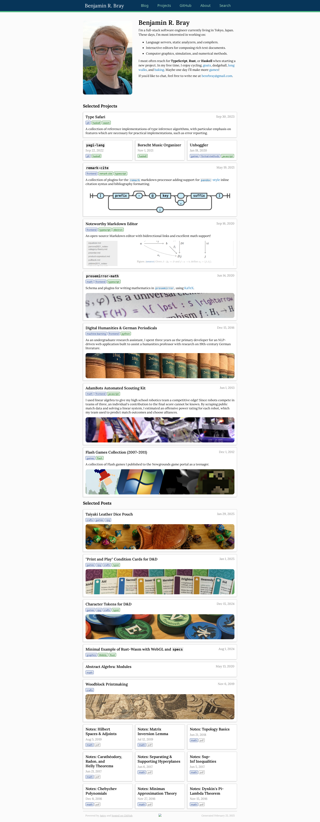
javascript (227, 156)
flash (99, 458)
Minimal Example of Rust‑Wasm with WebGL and (134, 649)
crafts (90, 520)
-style (210, 180)
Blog (145, 5)
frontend (91, 173)
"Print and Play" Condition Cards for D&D (121, 559)
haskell (96, 122)
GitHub (185, 5)
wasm (106, 122)
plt (88, 122)
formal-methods (210, 156)
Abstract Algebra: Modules (108, 666)
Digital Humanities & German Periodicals (121, 328)
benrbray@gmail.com (217, 76)
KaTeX (189, 288)
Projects (164, 5)
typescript (120, 173)
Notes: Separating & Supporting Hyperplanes (159, 759)
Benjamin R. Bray (104, 5)
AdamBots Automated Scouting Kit (116, 388)
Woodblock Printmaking (107, 684)
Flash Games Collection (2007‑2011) (116, 452)
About (205, 5)
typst (116, 565)
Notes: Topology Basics (210, 729)
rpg (108, 520)
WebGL (103, 655)
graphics (91, 655)
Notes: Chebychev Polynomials (101, 791)
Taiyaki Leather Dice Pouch (109, 514)
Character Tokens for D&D (108, 604)
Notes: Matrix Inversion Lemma (153, 731)
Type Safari (95, 116)
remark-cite (105, 173)
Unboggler (199, 145)
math (90, 281)
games (214, 70)
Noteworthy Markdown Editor (112, 223)
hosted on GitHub (122, 815)
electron (118, 229)
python (126, 333)
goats (207, 65)
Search (225, 5)
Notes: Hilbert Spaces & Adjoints (101, 731)
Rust (112, 655)
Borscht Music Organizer (159, 145)
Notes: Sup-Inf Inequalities (203, 759)
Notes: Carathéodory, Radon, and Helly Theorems (104, 761)
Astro (103, 815)
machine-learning (96, 333)
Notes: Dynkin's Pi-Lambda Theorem (207, 791)
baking (159, 70)
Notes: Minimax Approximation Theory (157, 791)
